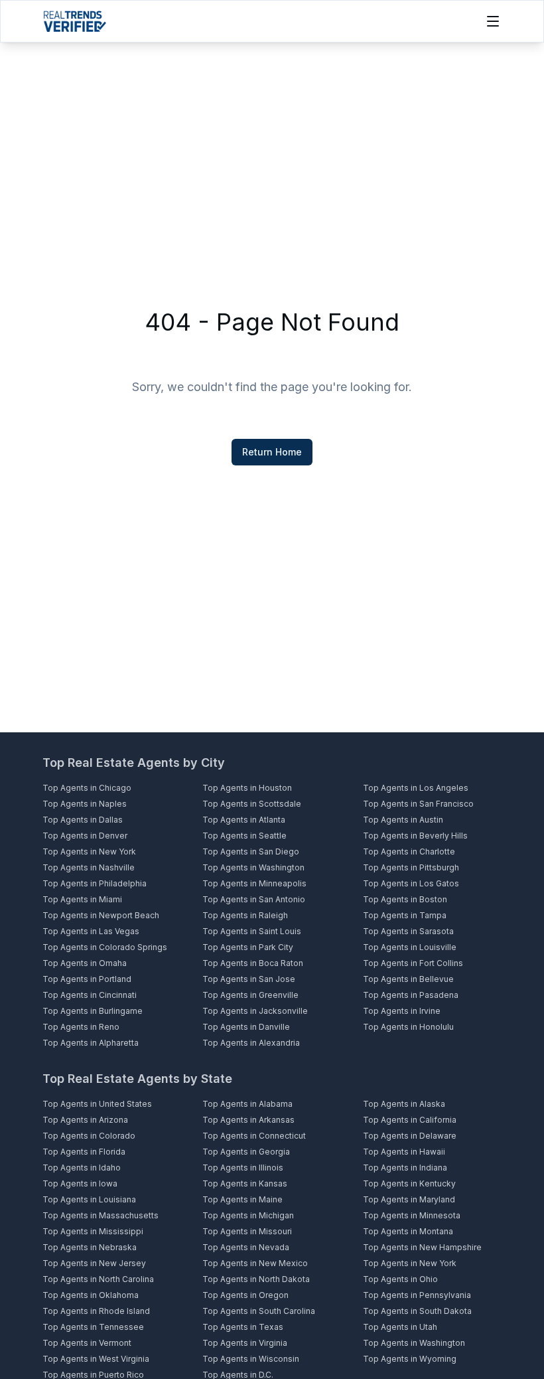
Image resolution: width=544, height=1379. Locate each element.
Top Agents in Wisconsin (250, 1359)
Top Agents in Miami (82, 899)
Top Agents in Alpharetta (90, 1043)
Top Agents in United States (97, 1104)
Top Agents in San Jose (248, 979)
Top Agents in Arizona (85, 1120)
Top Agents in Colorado (88, 1136)
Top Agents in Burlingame (92, 1011)
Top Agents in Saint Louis (251, 931)
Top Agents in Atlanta (243, 820)
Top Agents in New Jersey (94, 1263)
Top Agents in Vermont (86, 1343)
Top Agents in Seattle (244, 836)
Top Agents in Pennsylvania (417, 1295)
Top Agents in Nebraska (89, 1247)
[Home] (74, 21)
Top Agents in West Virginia (95, 1359)
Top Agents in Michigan (248, 1215)
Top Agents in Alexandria (251, 1043)
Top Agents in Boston (405, 899)
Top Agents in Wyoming (409, 1359)
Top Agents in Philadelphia (94, 883)
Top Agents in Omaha (84, 963)
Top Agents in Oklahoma (90, 1295)
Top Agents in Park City (247, 947)
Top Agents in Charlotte (409, 851)
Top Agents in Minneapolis (254, 883)
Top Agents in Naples (84, 804)
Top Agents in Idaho (81, 1168)
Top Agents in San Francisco (418, 804)
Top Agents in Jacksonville (255, 1011)
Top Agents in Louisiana (89, 1199)
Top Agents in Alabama (247, 1104)
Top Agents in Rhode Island (96, 1311)
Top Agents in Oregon (245, 1295)
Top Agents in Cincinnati (89, 995)
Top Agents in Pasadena (410, 995)
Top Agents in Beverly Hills (415, 836)
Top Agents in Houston (247, 788)
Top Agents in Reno (80, 1027)
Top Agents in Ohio (400, 1279)
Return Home (272, 451)
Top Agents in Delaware (409, 1136)
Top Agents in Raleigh (245, 915)
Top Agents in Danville (246, 1027)
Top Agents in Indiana (405, 1168)
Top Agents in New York (89, 851)
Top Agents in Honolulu (408, 1027)
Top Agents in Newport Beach (100, 915)
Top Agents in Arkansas (248, 1120)
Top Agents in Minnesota (411, 1215)
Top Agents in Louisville (409, 947)
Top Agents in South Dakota (417, 1311)
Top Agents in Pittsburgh (411, 867)
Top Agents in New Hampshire (422, 1247)
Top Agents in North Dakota (256, 1279)
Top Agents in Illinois (242, 1168)
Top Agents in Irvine (402, 1011)
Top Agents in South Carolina (258, 1311)
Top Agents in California (409, 1120)
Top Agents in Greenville (250, 995)
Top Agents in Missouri (247, 1231)
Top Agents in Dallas (82, 820)
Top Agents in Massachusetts (100, 1215)
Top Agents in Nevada (245, 1247)
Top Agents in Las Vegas (90, 931)
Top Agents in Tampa (404, 915)
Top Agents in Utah (400, 1327)
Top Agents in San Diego (250, 851)
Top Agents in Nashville (88, 867)
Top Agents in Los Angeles (415, 788)
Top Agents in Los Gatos (411, 883)
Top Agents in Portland (86, 979)
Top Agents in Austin (403, 820)
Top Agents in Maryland (409, 1199)
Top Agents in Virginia (244, 1343)
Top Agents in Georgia (246, 1152)
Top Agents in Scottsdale (251, 804)
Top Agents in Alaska (404, 1104)
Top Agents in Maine (242, 1199)
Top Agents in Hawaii (404, 1152)
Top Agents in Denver (84, 836)
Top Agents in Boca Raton (252, 963)
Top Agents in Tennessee (93, 1327)
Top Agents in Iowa (79, 1183)
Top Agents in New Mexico (255, 1263)
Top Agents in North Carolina (98, 1279)
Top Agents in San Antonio (253, 899)
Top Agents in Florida (83, 1152)
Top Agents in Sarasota (408, 931)
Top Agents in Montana (408, 1231)
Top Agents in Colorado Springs (104, 947)
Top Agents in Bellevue (408, 979)
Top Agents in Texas (242, 1327)
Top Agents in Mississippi (92, 1231)
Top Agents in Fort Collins (413, 963)
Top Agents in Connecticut (254, 1136)
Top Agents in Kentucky (409, 1183)
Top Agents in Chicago (86, 788)
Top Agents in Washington (253, 867)
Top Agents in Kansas (244, 1183)
